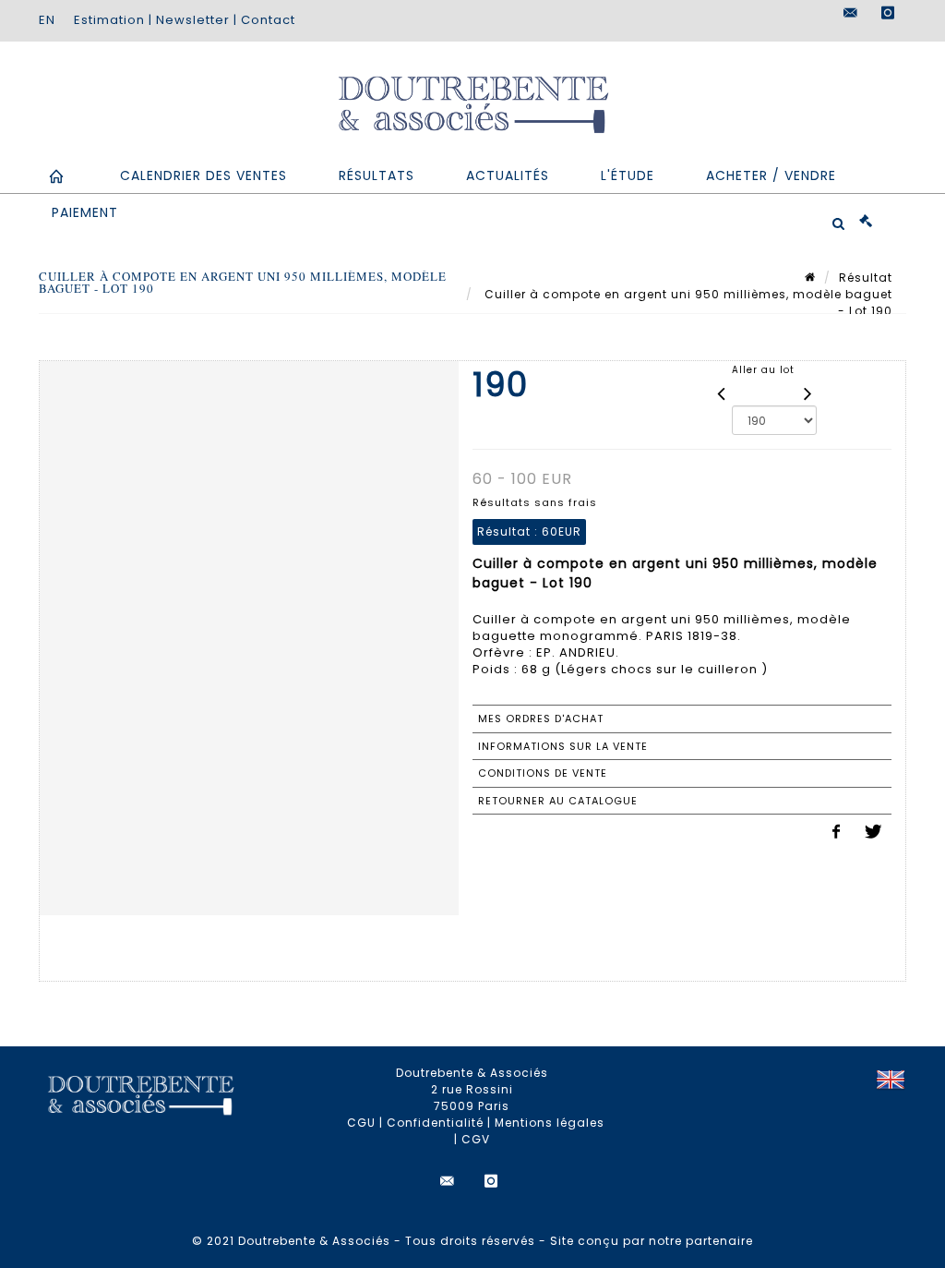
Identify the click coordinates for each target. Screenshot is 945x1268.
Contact (268, 20)
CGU (361, 1122)
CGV (475, 1139)
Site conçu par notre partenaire (651, 1241)
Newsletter (193, 20)
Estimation (109, 20)
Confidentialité (435, 1122)
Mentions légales (549, 1122)
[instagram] (887, 13)
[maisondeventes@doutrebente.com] (850, 13)
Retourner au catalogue (558, 800)
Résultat (865, 277)
